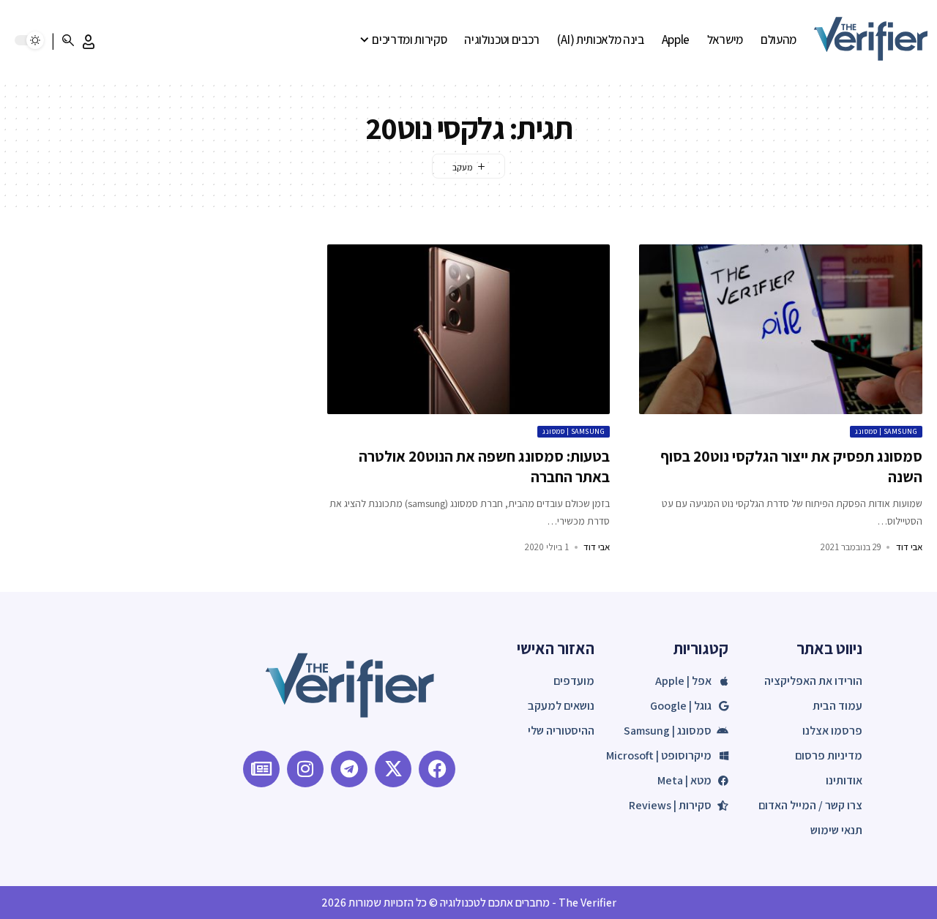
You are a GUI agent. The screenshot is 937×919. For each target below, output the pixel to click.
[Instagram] (305, 769)
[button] (88, 41)
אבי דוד (909, 547)
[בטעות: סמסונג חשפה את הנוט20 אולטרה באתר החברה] (469, 329)
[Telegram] (349, 769)
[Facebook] (437, 769)
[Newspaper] (261, 769)
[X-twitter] (393, 769)
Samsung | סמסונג (886, 431)
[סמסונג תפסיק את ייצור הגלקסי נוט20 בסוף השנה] (780, 329)
